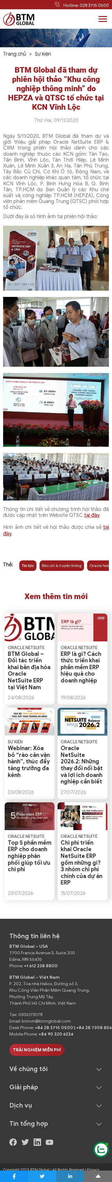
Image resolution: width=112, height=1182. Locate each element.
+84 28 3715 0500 (54, 1027)
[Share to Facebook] (14, 1176)
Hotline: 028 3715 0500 (86, 5)
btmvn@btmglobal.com (46, 1021)
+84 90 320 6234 (56, 1034)
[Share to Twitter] (42, 1176)
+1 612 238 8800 (41, 966)
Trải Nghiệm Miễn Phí (37, 1050)
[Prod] (18, 19)
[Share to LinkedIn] (70, 1176)
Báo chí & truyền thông (62, 565)
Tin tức (28, 565)
